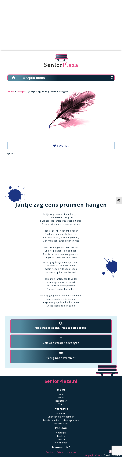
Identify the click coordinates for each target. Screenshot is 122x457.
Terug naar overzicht (61, 358)
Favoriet (62, 145)
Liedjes (61, 436)
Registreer (61, 400)
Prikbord (61, 413)
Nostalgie (61, 432)
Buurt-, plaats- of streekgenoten (61, 420)
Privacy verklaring (66, 452)
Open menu (35, 78)
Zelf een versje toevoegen (61, 343)
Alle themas (61, 442)
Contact (50, 452)
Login (61, 397)
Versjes (21, 91)
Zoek (61, 404)
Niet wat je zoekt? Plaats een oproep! (61, 327)
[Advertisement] (59, 27)
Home (10, 91)
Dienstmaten (61, 423)
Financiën (61, 439)
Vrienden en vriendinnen (61, 416)
